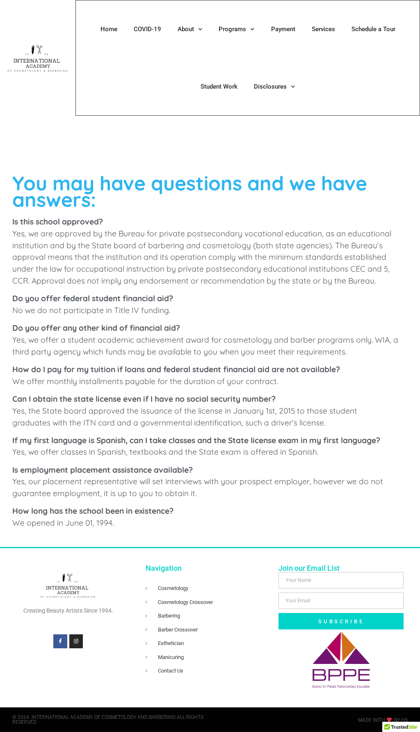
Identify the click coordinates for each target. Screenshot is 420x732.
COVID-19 (147, 29)
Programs (232, 29)
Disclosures (270, 86)
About (186, 29)
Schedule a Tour (373, 29)
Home (108, 29)
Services (323, 29)
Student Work (219, 86)
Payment (283, 29)
